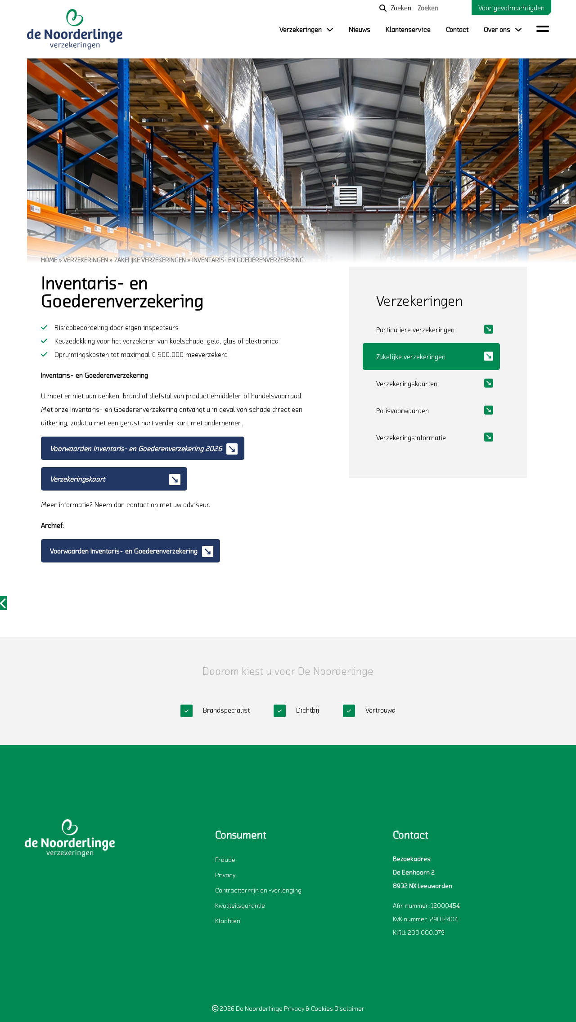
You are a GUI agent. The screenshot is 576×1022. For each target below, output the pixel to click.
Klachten (227, 920)
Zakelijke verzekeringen (150, 259)
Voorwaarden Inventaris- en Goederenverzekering (124, 550)
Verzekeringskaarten (406, 383)
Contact (457, 29)
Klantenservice (408, 29)
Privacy (225, 875)
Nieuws (359, 29)
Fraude (225, 859)
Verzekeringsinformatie (411, 437)
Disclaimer (349, 1008)
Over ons (497, 29)
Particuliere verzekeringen (415, 329)
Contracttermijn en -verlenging (258, 890)
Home (49, 259)
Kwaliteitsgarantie (240, 905)
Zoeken (401, 7)
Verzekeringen (300, 29)
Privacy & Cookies (308, 1008)
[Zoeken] (382, 8)
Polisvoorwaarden (402, 410)
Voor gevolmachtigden (511, 7)
